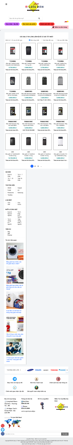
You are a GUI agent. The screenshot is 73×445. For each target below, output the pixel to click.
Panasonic (11, 192)
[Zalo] (2, 430)
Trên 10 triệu (20, 179)
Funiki (9, 190)
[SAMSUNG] (30, 370)
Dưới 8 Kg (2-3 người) (10, 213)
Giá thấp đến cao (48, 40)
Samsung (20, 192)
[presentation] (25, 370)
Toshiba (10, 195)
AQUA (9, 188)
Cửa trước (19, 203)
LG (18, 190)
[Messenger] (2, 434)
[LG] (38, 370)
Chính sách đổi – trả (46, 24)
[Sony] (46, 370)
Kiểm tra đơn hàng (61, 27)
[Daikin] (62, 370)
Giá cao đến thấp (62, 40)
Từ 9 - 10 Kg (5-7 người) (9, 222)
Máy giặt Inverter (10, 233)
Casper (20, 188)
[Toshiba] (54, 370)
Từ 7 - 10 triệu (10, 179)
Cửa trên (9, 203)
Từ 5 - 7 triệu (20, 175)
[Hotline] (2, 425)
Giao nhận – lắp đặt (12, 24)
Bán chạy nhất (35, 40)
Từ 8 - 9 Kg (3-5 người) (19, 214)
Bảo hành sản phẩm (29, 24)
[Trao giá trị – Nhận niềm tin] (36, 6)
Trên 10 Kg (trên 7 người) (19, 222)
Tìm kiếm (64, 434)
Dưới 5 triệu (10, 175)
